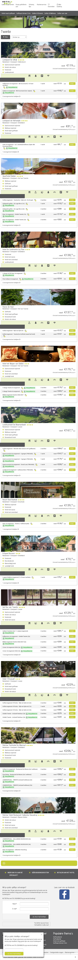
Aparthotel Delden (9, 176)
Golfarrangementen (8, 4)
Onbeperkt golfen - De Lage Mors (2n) (13, 210)
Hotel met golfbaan (59, 941)
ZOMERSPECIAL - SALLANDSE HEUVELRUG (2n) (17, 840)
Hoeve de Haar (8, 307)
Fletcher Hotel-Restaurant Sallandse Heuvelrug (20, 815)
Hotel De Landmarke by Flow (13, 249)
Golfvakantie (57, 939)
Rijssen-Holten (22, 817)
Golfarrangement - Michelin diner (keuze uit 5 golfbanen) (19, 449)
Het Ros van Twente (10, 607)
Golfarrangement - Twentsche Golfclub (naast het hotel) (19, 334)
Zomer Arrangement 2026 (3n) (17, 651)
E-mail (14, 909)
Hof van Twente (23, 178)
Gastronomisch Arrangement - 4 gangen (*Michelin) (18, 454)
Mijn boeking (59, 5)
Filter (6, 37)
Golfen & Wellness (50, 13)
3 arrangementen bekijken (11, 400)
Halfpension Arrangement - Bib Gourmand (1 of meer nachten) (18, 85)
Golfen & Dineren (37, 13)
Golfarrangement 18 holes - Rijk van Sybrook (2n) (17, 703)
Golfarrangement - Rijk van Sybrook (13, 331)
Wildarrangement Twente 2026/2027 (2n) (14, 643)
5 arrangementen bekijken (11, 475)
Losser (20, 427)
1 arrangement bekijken (10, 152)
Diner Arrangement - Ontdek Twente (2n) (14, 220)
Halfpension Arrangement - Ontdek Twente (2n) (16, 637)
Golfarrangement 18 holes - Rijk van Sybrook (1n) (17, 706)
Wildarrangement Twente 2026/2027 (13, 396)
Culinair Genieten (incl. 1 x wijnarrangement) (15, 632)
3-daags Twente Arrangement (19, 388)
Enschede (21, 502)
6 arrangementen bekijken (11, 225)
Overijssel (13, 62)
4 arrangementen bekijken (11, 791)
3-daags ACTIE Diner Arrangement (12, 274)
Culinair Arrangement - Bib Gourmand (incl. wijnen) (17, 91)
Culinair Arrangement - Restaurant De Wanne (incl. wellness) (20, 770)
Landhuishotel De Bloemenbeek (14, 424)
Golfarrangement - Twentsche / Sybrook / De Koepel (18, 200)
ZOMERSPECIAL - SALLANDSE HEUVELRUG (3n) (17, 845)
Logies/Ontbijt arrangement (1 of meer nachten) (16, 578)
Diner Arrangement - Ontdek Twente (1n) (14, 215)
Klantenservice (41, 4)
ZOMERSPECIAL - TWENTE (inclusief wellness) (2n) (17, 781)
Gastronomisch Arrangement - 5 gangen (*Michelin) (18, 460)
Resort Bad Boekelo (10, 499)
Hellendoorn (22, 62)
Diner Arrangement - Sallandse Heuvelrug (15, 850)
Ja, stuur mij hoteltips (39, 917)
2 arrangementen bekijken (11, 96)
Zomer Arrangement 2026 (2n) (17, 647)
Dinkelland (21, 123)
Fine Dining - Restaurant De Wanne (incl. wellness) (17, 775)
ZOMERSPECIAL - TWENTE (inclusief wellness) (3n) (17, 786)
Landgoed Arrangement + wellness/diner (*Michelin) (18, 471)
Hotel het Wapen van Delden (13, 363)
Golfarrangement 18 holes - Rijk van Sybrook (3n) (17, 710)
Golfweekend (57, 937)
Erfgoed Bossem (9, 553)
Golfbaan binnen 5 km (24, 13)
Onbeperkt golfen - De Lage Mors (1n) (13, 204)
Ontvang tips (31, 5)
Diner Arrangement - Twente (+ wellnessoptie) (16, 524)
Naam (14, 904)
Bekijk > (72, 83)
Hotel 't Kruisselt (9, 679)
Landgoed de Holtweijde (12, 120)
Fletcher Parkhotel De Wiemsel (14, 745)
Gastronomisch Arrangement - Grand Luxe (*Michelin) (18, 465)
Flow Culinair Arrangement (18, 279)
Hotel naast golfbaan (8, 13)
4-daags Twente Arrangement (19, 391)
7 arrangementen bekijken (11, 655)
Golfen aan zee (62, 13)
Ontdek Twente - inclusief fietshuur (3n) (20, 714)
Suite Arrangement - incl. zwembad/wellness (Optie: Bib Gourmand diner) (19, 146)
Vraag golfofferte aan (21, 5)
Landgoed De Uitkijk (10, 60)
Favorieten (51, 6)
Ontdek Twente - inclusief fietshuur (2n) (20, 717)
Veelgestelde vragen (56, 952)
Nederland (6, 62)
